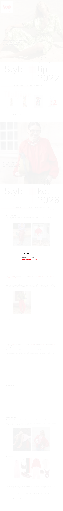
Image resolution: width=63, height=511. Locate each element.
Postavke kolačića (36, 259)
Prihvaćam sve (27, 259)
